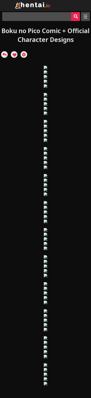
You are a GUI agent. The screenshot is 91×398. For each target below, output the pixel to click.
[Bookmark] (14, 54)
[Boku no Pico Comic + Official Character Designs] (4, 54)
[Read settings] (24, 54)
